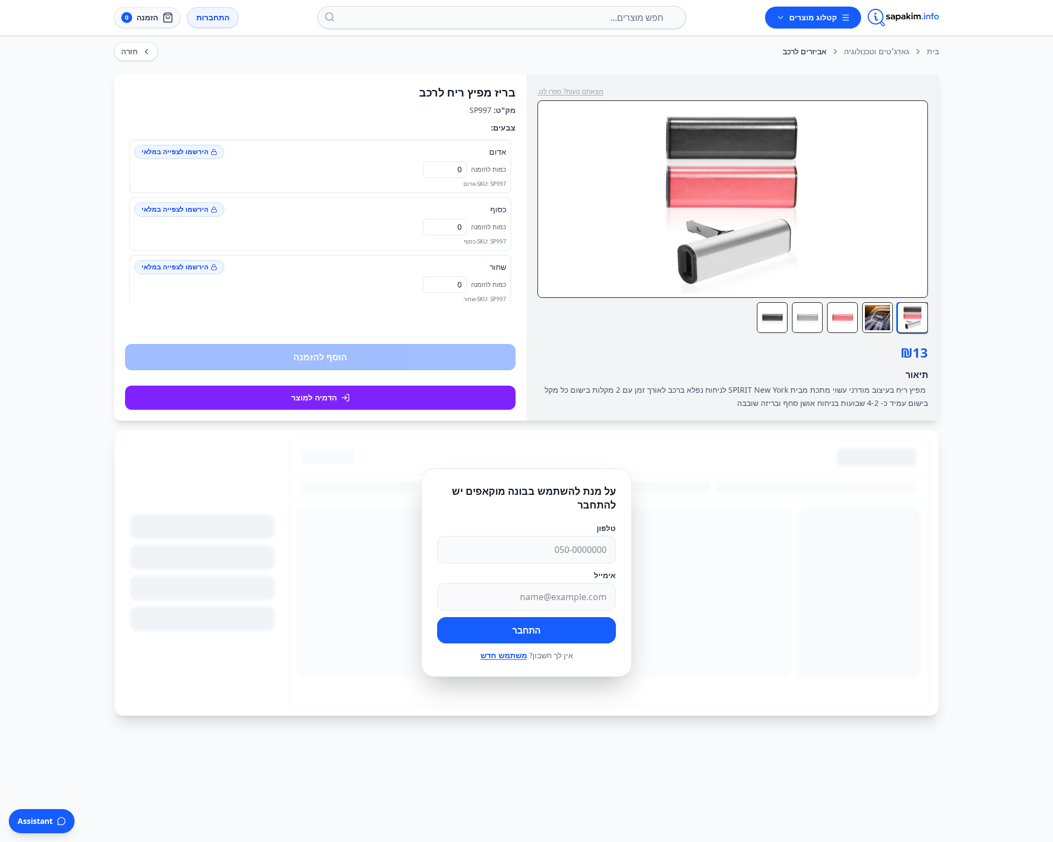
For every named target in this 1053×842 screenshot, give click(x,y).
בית (933, 51)
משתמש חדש (503, 655)
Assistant (35, 821)
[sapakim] (903, 17)
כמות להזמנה (488, 169)
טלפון (606, 528)
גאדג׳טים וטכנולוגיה (876, 51)
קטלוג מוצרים (813, 17)
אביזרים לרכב (804, 51)
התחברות (212, 17)
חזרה (129, 51)
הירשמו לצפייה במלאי (174, 151)
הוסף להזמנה (320, 357)
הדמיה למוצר (314, 397)
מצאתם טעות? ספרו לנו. (570, 91)
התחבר (526, 630)
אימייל (605, 575)
